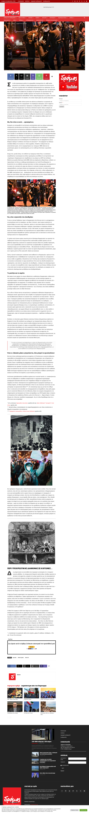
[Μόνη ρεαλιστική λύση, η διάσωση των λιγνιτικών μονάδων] (35, 754)
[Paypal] (80, 1)
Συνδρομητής (46, 1)
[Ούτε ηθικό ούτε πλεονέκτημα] (35, 775)
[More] (52, 77)
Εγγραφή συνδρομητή (36, 1)
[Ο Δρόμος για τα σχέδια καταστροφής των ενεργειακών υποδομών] (35, 761)
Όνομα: (61, 98)
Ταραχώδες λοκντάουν (22, 403)
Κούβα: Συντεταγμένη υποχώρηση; (48, 699)
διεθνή (13, 23)
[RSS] (82, 1)
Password (63, 762)
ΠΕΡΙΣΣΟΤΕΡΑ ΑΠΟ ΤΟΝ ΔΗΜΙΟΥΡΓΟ (34, 686)
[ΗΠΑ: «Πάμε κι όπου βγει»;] (15, 693)
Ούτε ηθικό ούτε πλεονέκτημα (47, 773)
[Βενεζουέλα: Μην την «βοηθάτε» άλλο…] (48, 706)
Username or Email (63, 759)
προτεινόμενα (14, 55)
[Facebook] (73, 1)
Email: (61, 102)
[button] (84, 18)
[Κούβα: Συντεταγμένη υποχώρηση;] (48, 693)
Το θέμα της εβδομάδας (10, 17)
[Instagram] (75, 1)
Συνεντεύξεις (22, 17)
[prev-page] (8, 717)
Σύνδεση (27, 1)
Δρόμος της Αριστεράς (51, 20)
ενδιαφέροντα (29, 20)
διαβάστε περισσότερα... (29, 801)
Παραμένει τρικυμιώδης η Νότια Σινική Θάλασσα (22, 411)
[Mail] (77, 1)
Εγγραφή (62, 106)
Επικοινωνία (21, 1)
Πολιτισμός (52, 17)
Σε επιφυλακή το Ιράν (28, 713)
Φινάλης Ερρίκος (21, 657)
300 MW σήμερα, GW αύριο (41, 741)
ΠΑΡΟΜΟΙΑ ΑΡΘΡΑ (13, 686)
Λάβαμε (21, 20)
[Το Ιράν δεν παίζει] (31, 693)
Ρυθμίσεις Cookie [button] (74, 810)
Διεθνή (37, 17)
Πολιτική (30, 17)
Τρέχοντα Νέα (39, 20)
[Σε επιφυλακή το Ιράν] (31, 706)
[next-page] (10, 717)
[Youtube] (87, 1)
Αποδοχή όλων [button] (83, 810)
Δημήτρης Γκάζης (35, 743)
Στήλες (71, 17)
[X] (84, 1)
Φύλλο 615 (27, 657)
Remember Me (65, 765)
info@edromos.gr (67, 749)
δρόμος (11, 66)
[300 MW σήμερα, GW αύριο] (44, 734)
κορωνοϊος (14, 657)
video (14, 20)
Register (62, 770)
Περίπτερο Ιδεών (62, 17)
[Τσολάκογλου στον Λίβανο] (15, 706)
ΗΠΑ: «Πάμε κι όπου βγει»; (12, 699)
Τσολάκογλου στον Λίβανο (12, 713)
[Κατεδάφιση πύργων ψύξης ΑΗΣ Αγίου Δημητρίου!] (35, 768)
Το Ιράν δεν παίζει (27, 699)
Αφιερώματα (7, 20)
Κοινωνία (44, 17)
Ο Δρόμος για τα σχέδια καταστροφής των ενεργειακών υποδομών (48, 761)
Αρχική (8, 23)
